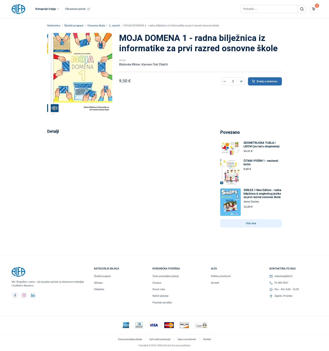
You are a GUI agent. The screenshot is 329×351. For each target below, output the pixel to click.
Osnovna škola (96, 25)
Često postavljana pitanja (166, 276)
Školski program (73, 25)
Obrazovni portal (75, 9)
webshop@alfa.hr (284, 276)
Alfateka (98, 283)
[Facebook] (15, 295)
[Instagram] (24, 295)
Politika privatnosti (221, 276)
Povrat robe (159, 289)
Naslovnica (53, 25)
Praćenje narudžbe (162, 302)
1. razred (114, 25)
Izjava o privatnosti (187, 339)
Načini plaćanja (160, 296)
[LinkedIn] (32, 295)
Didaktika (99, 289)
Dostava (157, 283)
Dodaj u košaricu (267, 81)
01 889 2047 (281, 283)
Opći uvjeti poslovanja (159, 339)
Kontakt (215, 283)
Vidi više (251, 223)
